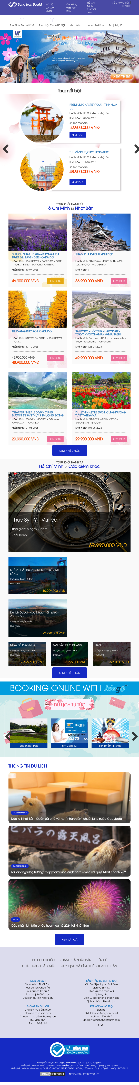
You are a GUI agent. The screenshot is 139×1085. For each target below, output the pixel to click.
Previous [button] (3, 146)
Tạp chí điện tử (38, 1023)
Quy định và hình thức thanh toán (89, 966)
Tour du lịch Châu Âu (38, 987)
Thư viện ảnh (37, 1019)
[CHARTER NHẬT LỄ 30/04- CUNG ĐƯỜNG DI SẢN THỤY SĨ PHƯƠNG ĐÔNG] (42, 122)
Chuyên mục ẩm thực (38, 1009)
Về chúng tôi (120, 2)
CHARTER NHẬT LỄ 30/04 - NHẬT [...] (92, 152)
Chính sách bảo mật (38, 966)
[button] (132, 22)
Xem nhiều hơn (69, 450)
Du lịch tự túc (43, 960)
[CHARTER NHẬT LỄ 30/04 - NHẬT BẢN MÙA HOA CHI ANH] (42, 169)
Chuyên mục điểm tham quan (38, 1016)
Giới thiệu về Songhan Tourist (101, 1012)
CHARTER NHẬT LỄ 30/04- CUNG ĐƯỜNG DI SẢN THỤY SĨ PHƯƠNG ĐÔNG (38, 414)
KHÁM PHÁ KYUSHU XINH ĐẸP (94, 254)
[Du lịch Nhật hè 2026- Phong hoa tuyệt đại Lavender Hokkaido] (37, 232)
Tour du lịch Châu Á (37, 990)
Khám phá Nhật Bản (75, 960)
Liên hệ (126, 5)
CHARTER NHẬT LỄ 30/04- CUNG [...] (92, 104)
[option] (69, 146)
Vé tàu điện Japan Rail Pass (101, 984)
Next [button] (135, 146)
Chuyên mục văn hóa (38, 1012)
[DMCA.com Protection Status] (52, 1073)
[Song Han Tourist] (25, 4)
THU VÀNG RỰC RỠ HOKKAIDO (32, 331)
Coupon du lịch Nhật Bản (38, 997)
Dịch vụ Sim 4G (101, 987)
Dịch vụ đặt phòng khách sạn (101, 997)
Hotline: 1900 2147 (101, 1016)
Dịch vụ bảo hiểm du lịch (101, 1001)
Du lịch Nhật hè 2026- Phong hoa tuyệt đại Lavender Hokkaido (35, 256)
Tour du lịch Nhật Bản (37, 984)
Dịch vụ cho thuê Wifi (101, 990)
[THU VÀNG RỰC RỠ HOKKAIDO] (37, 309)
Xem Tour (78, 134)
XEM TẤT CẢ (69, 939)
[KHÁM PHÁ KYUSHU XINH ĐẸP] (101, 232)
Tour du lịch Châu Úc (38, 994)
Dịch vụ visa (101, 994)
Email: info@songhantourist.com (101, 1019)
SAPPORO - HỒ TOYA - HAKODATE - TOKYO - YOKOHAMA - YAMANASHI (98, 333)
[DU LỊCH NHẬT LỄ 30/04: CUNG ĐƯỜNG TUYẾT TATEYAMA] (101, 390)
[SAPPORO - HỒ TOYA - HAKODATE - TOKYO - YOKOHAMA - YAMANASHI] (101, 309)
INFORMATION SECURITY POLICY (84, 1073)
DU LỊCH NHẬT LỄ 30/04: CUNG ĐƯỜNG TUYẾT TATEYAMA (100, 414)
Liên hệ (101, 960)
